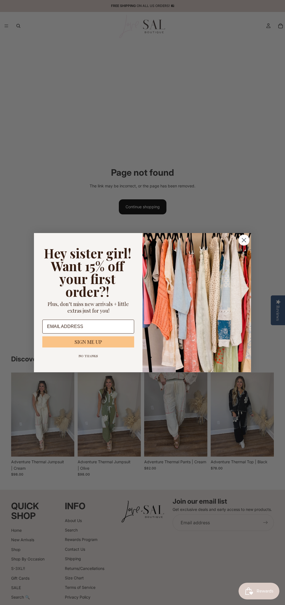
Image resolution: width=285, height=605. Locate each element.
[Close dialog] (244, 240)
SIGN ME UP (88, 342)
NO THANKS (88, 356)
